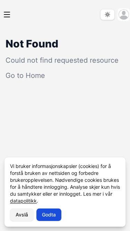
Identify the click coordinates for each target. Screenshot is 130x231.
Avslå (22, 214)
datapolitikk (23, 201)
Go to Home (25, 75)
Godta (49, 214)
